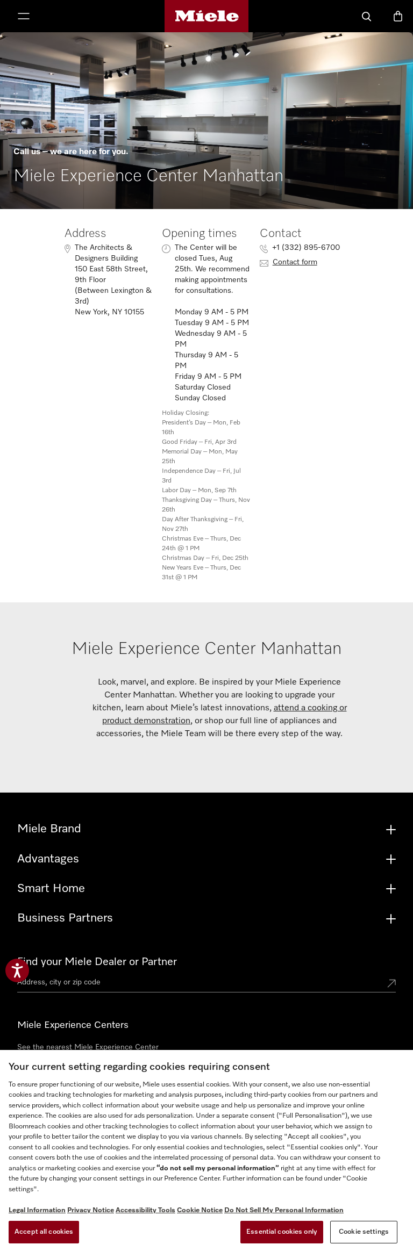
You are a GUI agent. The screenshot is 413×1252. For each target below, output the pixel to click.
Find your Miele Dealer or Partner (97, 961)
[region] (206, 1151)
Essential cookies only (281, 1231)
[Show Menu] (23, 17)
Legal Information (37, 1210)
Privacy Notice (90, 1210)
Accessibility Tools (145, 1210)
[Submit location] (391, 984)
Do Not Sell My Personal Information (284, 1210)
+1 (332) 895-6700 (306, 247)
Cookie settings (364, 1231)
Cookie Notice (200, 1210)
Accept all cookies (44, 1231)
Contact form (295, 262)
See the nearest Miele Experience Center (88, 1047)
